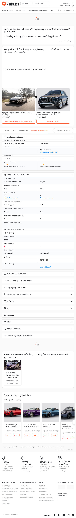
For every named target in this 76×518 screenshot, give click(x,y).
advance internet (23, 130)
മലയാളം (65, 3)
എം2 (54, 435)
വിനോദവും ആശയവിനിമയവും (40, 130)
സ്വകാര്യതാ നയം (7, 494)
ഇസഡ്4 (8, 435)
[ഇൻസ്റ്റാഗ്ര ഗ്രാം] (68, 515)
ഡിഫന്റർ (35, 435)
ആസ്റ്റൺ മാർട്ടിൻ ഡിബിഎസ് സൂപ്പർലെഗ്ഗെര (17, 112)
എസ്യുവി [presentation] (19, 400)
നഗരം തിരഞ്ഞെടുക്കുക (66, 10)
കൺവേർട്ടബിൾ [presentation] (8, 400)
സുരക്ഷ (7, 130)
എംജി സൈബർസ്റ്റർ (11, 424)
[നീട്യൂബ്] (64, 515)
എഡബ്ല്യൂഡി (45, 267)
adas (14, 130)
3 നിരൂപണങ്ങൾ (20, 166)
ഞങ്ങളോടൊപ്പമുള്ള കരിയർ (10, 488)
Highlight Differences (38, 69)
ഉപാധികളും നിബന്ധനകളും (10, 491)
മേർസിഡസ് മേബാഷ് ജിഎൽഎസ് (48, 112)
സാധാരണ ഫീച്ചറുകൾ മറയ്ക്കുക (18, 69)
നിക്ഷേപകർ (5, 500)
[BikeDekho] (60, 498)
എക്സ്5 (16, 435)
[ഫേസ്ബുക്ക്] (54, 515)
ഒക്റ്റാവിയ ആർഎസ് (65, 437)
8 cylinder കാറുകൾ (46, 198)
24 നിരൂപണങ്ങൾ (56, 166)
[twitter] (59, 515)
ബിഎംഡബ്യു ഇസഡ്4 (31, 424)
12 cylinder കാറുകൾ (11, 198)
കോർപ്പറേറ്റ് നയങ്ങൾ (7, 497)
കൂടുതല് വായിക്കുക (65, 41)
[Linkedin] (73, 515)
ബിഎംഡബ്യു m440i (49, 424)
